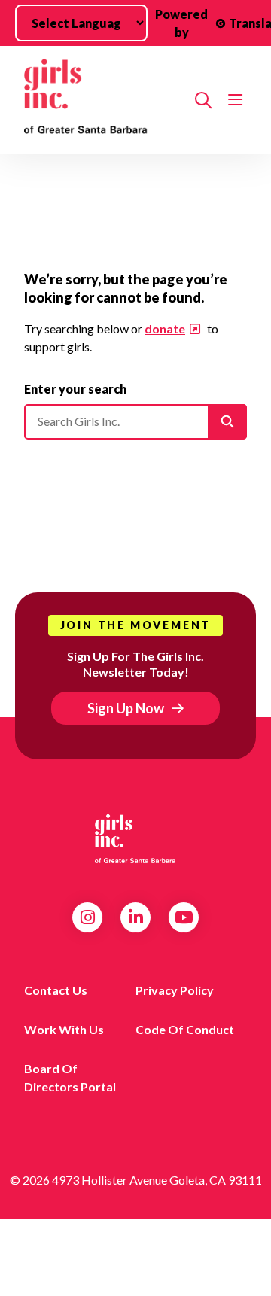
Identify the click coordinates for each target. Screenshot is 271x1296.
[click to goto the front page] (135, 840)
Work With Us (64, 1029)
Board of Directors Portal (70, 1077)
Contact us (55, 990)
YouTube (184, 917)
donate (165, 328)
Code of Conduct (185, 1029)
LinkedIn (136, 917)
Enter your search (75, 389)
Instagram (87, 917)
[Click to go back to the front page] (103, 99)
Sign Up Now (125, 708)
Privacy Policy (175, 990)
